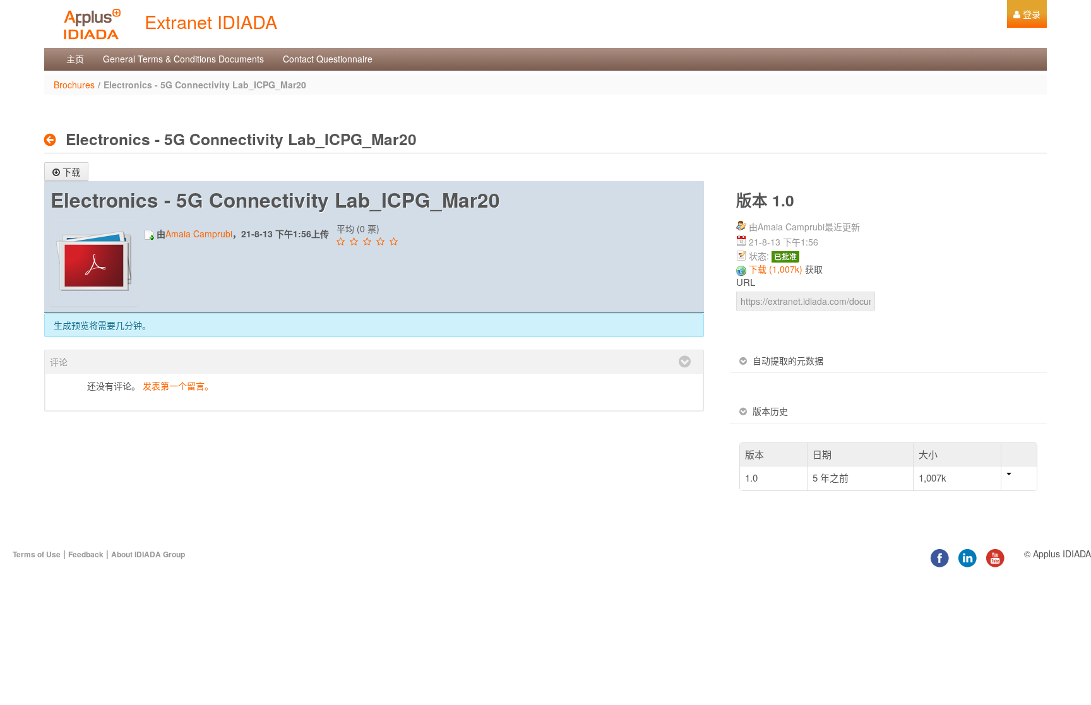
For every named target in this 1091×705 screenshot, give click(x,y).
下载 (71, 171)
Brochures (74, 84)
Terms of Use (37, 554)
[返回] (53, 139)
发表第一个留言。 (178, 385)
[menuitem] (1027, 14)
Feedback (86, 554)
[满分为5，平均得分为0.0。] (342, 241)
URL (745, 282)
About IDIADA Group (148, 554)
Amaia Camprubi (198, 233)
